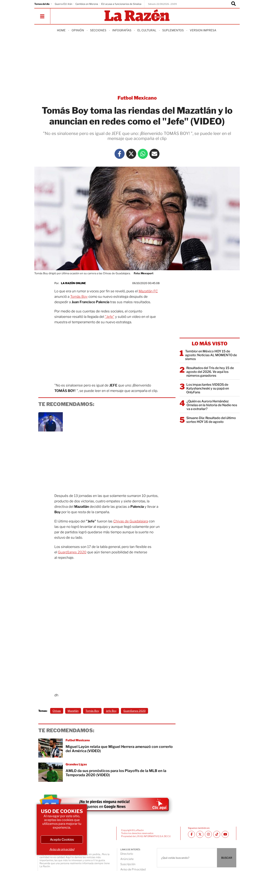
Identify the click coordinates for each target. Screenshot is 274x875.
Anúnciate (127, 859)
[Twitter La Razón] (131, 154)
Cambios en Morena (86, 3)
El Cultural (146, 30)
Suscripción (127, 864)
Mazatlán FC (148, 291)
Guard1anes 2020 (72, 552)
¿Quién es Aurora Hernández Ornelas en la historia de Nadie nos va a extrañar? (212, 405)
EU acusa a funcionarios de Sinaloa (121, 3)
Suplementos (173, 30)
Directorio (126, 853)
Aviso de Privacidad (133, 869)
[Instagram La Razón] (208, 834)
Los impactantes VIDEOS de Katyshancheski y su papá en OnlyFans (207, 388)
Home (61, 30)
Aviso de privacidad (61, 849)
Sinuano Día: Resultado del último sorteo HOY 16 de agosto (211, 420)
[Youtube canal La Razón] (225, 834)
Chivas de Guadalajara (130, 521)
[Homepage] (137, 15)
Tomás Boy (79, 297)
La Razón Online (73, 283)
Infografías (121, 30)
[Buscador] (233, 4)
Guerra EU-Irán (63, 3)
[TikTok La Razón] (216, 834)
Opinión (78, 30)
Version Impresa (203, 30)
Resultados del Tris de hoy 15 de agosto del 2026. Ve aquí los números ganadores (210, 371)
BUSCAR (226, 857)
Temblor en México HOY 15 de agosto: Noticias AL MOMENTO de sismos (211, 355)
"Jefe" (109, 317)
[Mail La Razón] (154, 154)
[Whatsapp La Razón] (143, 154)
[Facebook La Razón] (120, 154)
